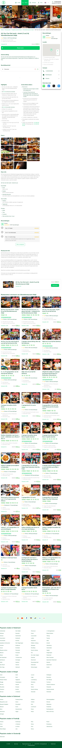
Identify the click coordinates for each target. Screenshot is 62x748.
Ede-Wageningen (19, 643)
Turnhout (48, 682)
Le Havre (17, 726)
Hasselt (17, 684)
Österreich (2, 736)
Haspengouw (18, 682)
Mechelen (33, 682)
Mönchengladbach (50, 699)
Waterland (48, 655)
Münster (48, 702)
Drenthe (17, 640)
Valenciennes (49, 726)
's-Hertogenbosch (50, 631)
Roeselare (48, 677)
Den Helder (18, 631)
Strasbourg (48, 724)
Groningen (18, 660)
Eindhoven (18, 645)
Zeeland (48, 662)
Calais (1, 726)
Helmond (18, 667)
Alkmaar (2, 633)
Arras (1, 724)
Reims (32, 729)
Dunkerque (18, 721)
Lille (16, 729)
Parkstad (33, 657)
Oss (32, 652)
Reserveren (55, 285)
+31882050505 (31, 745)
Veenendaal (49, 648)
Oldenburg (48, 704)
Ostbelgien (48, 675)
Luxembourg (34, 679)
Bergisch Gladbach (4, 704)
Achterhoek (2, 631)
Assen (1, 648)
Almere (1, 635)
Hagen (17, 711)
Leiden (32, 638)
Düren (17, 702)
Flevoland (18, 650)
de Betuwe (2, 660)
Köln (32, 704)
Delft (1, 662)
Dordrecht (18, 638)
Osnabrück (48, 706)
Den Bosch (2, 664)
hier (4, 91)
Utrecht (48, 643)
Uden (47, 640)
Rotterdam (33, 664)
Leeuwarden (33, 635)
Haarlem (17, 662)
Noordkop (33, 648)
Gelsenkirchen (19, 709)
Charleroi (2, 689)
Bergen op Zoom (3, 650)
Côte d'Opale (3, 729)
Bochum (2, 706)
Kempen (17, 687)
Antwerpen (2, 677)
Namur (32, 687)
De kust (1, 691)
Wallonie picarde (50, 689)
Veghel (48, 650)
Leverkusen (33, 706)
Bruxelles (2, 687)
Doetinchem (18, 635)
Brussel (1, 684)
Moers (32, 709)
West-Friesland (49, 657)
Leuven (32, 675)
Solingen (2, 714)
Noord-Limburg (34, 650)
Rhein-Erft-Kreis (50, 711)
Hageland (18, 679)
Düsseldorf (18, 704)
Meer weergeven (20, 244)
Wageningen (49, 652)
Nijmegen (33, 645)
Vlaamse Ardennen (50, 684)
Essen (17, 706)
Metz (32, 721)
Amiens (1, 721)
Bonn (1, 709)
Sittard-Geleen (49, 633)
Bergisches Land (3, 702)
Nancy (32, 724)
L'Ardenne (18, 691)
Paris (32, 726)
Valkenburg (48, 645)
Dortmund (2, 711)
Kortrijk (17, 689)
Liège (32, 677)
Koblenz (33, 699)
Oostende (33, 691)
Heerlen (17, 664)
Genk (17, 675)
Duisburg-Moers (19, 699)
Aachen (1, 699)
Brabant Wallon (3, 679)
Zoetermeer (49, 664)
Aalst (1, 675)
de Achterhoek (3, 657)
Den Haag (2, 667)
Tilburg (48, 635)
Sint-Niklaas (49, 679)
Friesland (18, 652)
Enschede (18, 648)
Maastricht (33, 640)
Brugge (1, 682)
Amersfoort (2, 638)
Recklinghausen (49, 709)
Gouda (17, 655)
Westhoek (48, 691)
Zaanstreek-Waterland (51, 660)
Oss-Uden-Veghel (35, 655)
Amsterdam (2, 640)
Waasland (48, 687)
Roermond (33, 660)
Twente (48, 638)
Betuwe (1, 652)
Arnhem (2, 645)
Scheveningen (34, 667)
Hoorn (32, 633)
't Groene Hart (19, 657)
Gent (17, 677)
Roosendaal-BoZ (34, 662)
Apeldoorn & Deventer (5, 643)
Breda (1, 655)
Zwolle (48, 667)
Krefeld (32, 702)
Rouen (47, 721)
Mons (32, 684)
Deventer (18, 633)
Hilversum (33, 631)
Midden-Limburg (34, 643)
